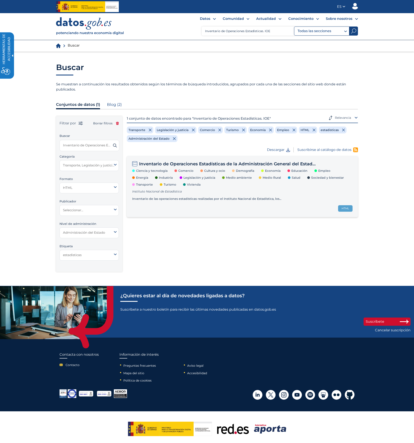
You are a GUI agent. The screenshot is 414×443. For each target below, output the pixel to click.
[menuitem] (204, 20)
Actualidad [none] (266, 19)
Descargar (275, 150)
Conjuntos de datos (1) (78, 104)
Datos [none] (205, 19)
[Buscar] (115, 145)
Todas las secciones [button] (314, 31)
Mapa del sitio (133, 373)
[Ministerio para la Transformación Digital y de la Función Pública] (87, 6)
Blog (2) (114, 104)
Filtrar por (68, 123)
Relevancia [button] (343, 118)
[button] (341, 7)
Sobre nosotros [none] (339, 19)
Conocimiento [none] (301, 19)
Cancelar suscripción (393, 330)
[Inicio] (90, 26)
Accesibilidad (197, 373)
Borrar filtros (103, 123)
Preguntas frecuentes (139, 366)
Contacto (73, 365)
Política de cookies (137, 380)
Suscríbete (375, 321)
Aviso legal (195, 366)
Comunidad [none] (233, 19)
